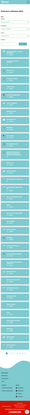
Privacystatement (20, 407)
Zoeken (3, 39)
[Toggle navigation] (28, 2)
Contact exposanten (7, 390)
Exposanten (5, 378)
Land (2, 32)
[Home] (5, 2)
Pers (3, 381)
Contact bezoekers (7, 387)
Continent (3, 25)
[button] (15, 53)
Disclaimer (20, 403)
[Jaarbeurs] (15, 412)
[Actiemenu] (27, 412)
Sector (3, 19)
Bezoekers (5, 375)
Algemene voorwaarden (20, 405)
